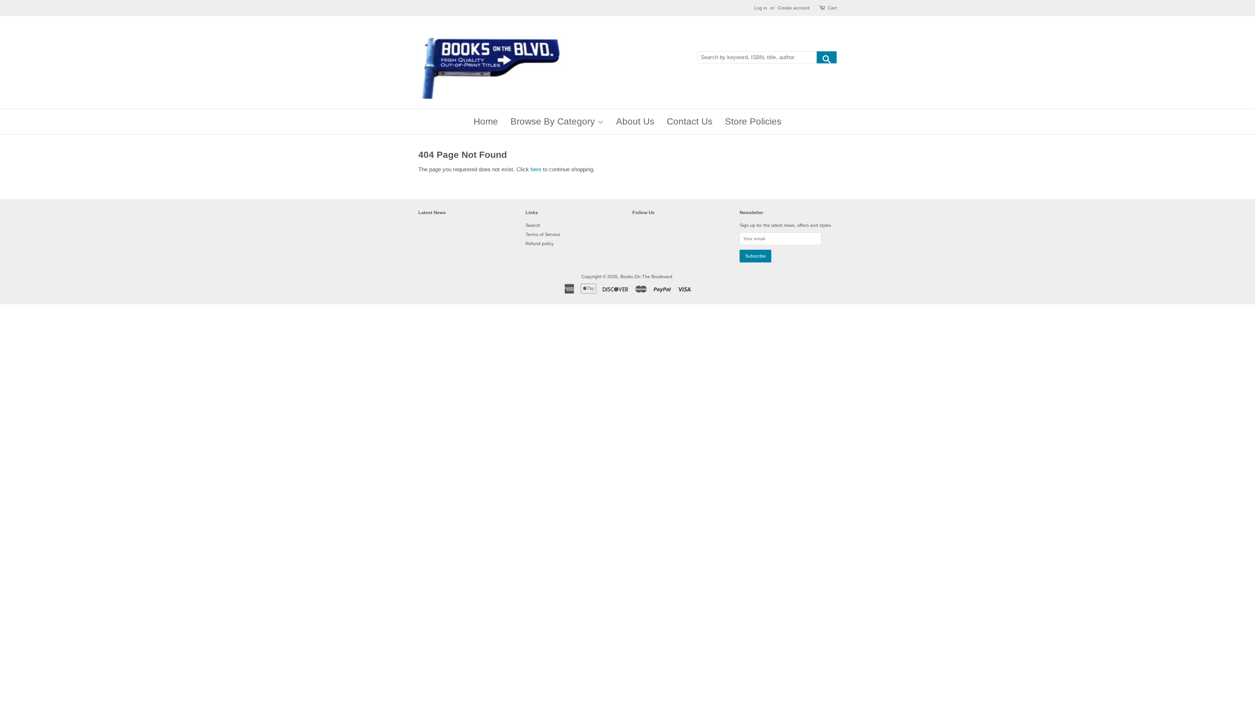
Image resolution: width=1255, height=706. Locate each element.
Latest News (432, 212)
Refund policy (540, 243)
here (535, 169)
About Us (635, 121)
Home (486, 121)
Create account (794, 7)
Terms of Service (543, 234)
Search (533, 225)
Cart (832, 7)
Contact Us (689, 121)
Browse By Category (553, 121)
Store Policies (753, 121)
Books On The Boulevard (646, 276)
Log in (760, 7)
